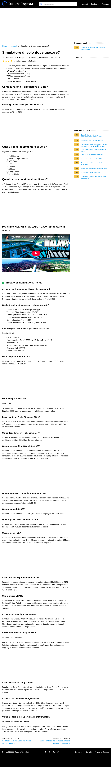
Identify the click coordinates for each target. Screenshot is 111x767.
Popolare (105, 4)
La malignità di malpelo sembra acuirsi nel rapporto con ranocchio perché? (94, 145)
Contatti (89, 752)
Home (4, 46)
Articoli (85, 4)
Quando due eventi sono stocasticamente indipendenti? (91, 136)
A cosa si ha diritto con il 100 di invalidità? (91, 164)
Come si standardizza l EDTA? (91, 159)
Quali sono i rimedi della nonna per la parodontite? (94, 177)
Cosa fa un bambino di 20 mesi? (92, 155)
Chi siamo (78, 752)
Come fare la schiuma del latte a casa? (94, 168)
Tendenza (95, 4)
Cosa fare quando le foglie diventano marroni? (93, 150)
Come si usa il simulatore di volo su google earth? (93, 48)
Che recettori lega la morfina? (91, 172)
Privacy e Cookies (102, 752)
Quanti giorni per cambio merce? (92, 140)
